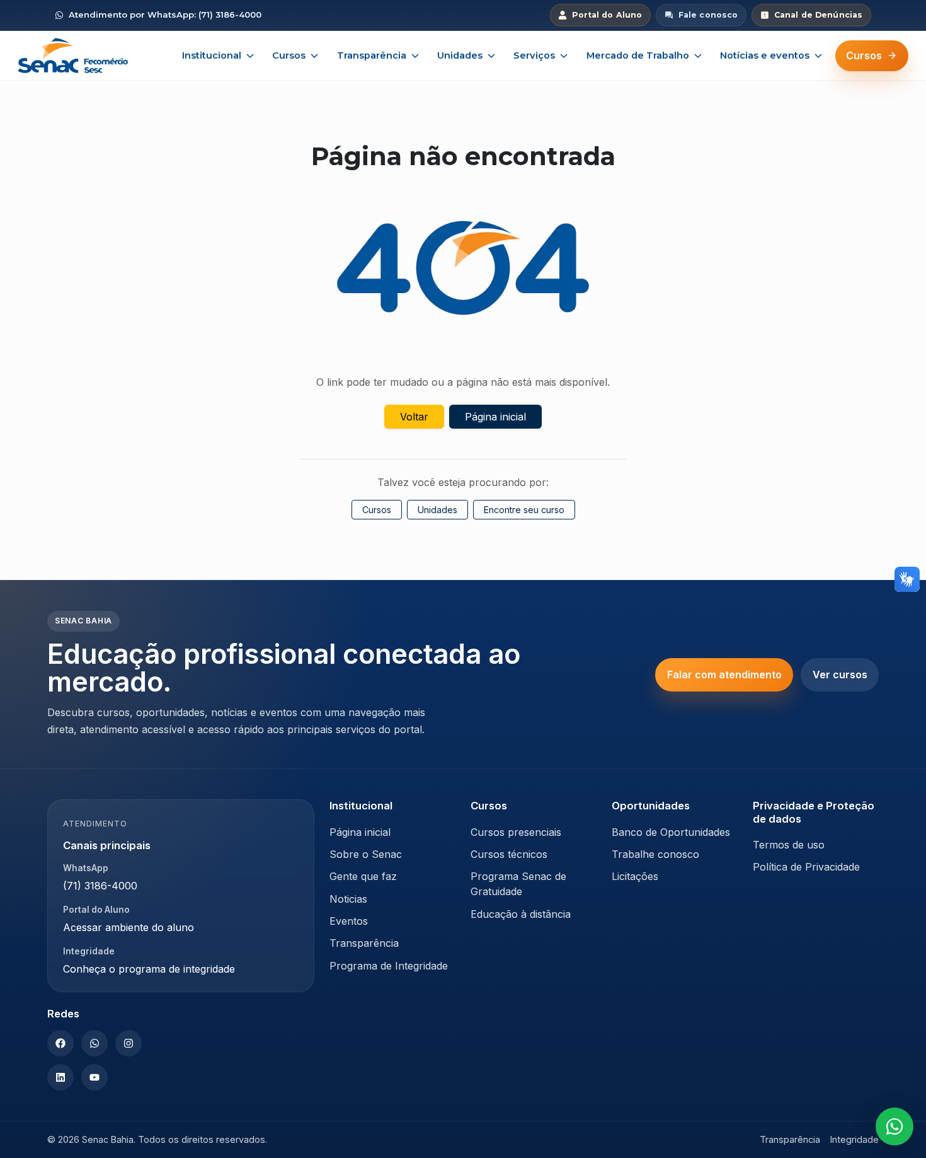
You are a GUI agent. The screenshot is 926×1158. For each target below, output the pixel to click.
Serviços (534, 55)
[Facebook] (60, 1043)
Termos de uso (789, 844)
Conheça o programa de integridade (149, 969)
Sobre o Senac (365, 854)
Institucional (211, 55)
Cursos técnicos (509, 854)
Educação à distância (521, 914)
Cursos (289, 55)
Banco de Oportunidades (671, 832)
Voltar (414, 416)
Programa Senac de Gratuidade (518, 884)
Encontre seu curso (524, 509)
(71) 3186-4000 (100, 885)
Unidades (460, 55)
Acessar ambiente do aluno (128, 927)
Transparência (371, 55)
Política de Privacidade (806, 866)
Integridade (854, 1139)
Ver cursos (840, 674)
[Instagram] (128, 1043)
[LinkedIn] (60, 1077)
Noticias (348, 899)
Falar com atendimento (724, 674)
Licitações (635, 876)
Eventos (348, 921)
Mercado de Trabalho (637, 55)
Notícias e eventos (764, 55)
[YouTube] (94, 1077)
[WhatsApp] (94, 1043)
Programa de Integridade (388, 965)
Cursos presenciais (516, 832)
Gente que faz (363, 876)
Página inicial (495, 416)
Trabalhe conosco (655, 854)
